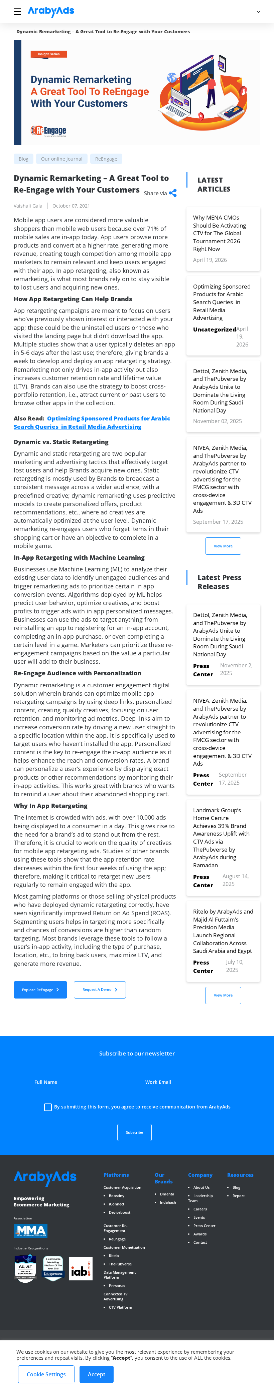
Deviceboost (119, 1212)
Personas (117, 1285)
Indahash (168, 1202)
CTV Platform (120, 1307)
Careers (200, 1208)
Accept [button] (96, 1374)
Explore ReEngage (37, 989)
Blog (236, 1187)
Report (239, 1195)
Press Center (204, 1225)
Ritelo (114, 1255)
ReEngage (117, 1238)
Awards (200, 1233)
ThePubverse (120, 1263)
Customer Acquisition (122, 1187)
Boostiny (116, 1195)
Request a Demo (97, 989)
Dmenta (167, 1193)
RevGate (111, 1220)
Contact (200, 1242)
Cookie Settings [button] (46, 1374)
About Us (201, 1187)
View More (223, 545)
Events (199, 1217)
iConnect (116, 1203)
